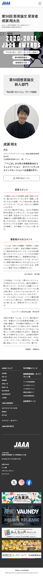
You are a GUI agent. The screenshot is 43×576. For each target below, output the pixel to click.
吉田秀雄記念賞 (6, 394)
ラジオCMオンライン (29, 389)
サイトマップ (5, 474)
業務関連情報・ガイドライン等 (32, 375)
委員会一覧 (5, 387)
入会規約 (4, 398)
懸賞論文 (4, 412)
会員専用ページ (29, 401)
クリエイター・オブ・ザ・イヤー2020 (21, 52)
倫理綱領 (4, 380)
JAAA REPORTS (8, 426)
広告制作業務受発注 (28, 396)
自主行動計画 (5, 391)
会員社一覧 (5, 384)
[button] (2, 34)
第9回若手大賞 (21, 62)
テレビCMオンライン (29, 385)
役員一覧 (4, 377)
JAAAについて (7, 368)
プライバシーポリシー (8, 471)
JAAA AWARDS (7, 403)
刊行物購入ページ (30, 368)
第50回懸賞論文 (21, 57)
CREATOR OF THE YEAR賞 (9, 408)
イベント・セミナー (10, 420)
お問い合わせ (5, 464)
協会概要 (4, 373)
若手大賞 (4, 415)
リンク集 (4, 467)
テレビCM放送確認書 (29, 382)
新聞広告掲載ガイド (28, 392)
